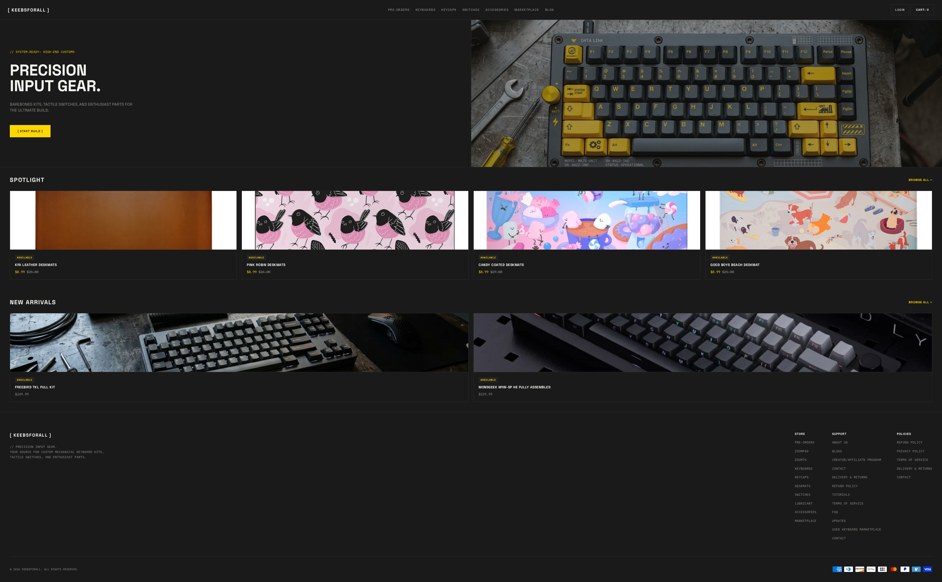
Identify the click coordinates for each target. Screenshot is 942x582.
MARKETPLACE (526, 10)
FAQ (835, 512)
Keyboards (803, 469)
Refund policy (909, 442)
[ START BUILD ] (30, 131)
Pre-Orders (804, 442)
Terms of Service (848, 503)
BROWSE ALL (920, 180)
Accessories (805, 512)
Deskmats (803, 486)
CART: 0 (922, 10)
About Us (840, 442)
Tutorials (841, 495)
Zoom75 (801, 460)
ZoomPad (802, 451)
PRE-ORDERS (399, 10)
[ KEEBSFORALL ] (28, 10)
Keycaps (802, 477)
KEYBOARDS (426, 10)
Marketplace (805, 521)
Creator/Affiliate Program (856, 460)
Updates (839, 521)
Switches (803, 495)
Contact (839, 469)
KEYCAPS (449, 10)
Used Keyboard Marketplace (856, 529)
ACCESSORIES (497, 10)
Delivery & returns (849, 477)
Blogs (837, 451)
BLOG (549, 10)
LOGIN (900, 10)
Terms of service (912, 460)
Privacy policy (910, 451)
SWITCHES (471, 10)
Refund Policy (845, 486)
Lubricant (803, 503)
